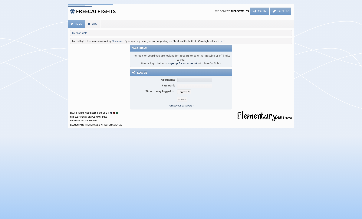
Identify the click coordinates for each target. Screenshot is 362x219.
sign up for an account (182, 63)
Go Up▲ (103, 112)
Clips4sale (117, 41)
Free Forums (90, 121)
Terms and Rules (87, 112)
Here (222, 41)
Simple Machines (97, 117)
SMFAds (74, 121)
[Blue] (111, 112)
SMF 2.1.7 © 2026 (78, 117)
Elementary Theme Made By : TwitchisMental (96, 125)
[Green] (117, 112)
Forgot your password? (181, 105)
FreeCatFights (96, 11)
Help (72, 112)
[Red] (114, 112)
